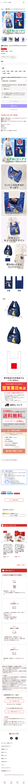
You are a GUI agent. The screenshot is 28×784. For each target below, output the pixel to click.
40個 (12, 71)
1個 (4, 71)
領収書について (4, 749)
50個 (16, 71)
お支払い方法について (6, 746)
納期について (4, 758)
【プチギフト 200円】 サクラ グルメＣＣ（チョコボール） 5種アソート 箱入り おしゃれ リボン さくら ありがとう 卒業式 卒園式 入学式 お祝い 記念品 (8, 549)
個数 (2, 61)
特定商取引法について (6, 771)
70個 (24, 71)
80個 (4, 73)
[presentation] (2, 542)
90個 (8, 73)
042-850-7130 (15, 701)
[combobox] (14, 2)
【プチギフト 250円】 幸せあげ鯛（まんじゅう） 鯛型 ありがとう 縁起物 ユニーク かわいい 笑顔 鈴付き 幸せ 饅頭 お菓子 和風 (20, 548)
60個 (20, 71)
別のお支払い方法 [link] (14, 109)
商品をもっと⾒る (21, 565)
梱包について (4, 755)
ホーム (2, 9)
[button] (1, 39)
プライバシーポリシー (6, 767)
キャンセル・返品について (7, 743)
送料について (4, 752)
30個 (8, 71)
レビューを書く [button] (14, 515)
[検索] (23, 2)
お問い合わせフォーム (16, 711)
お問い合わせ (15, 500)
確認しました (6, 89)
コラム (2, 764)
